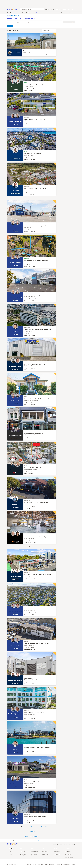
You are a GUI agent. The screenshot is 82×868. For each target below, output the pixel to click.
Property (21, 848)
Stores (10, 851)
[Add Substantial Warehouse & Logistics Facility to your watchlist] (54, 512)
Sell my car (33, 855)
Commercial (34, 12)
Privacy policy (51, 864)
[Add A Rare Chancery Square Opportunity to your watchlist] (54, 409)
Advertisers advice (45, 854)
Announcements (68, 851)
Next (46, 826)
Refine (10, 26)
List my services (56, 855)
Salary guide (44, 855)
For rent (21, 12)
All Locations (17, 25)
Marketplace (11, 848)
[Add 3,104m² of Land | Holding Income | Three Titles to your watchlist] (54, 585)
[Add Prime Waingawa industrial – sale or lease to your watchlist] (54, 340)
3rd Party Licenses (68, 854)
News (42, 864)
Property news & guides (24, 850)
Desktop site (29, 864)
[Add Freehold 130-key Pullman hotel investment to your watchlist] (54, 792)
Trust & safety (67, 852)
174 (41, 826)
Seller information (68, 855)
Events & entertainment (58, 852)
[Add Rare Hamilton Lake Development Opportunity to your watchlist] (54, 236)
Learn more (27, 840)
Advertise (46, 864)
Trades (55, 850)
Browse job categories (46, 850)
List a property (72, 12)
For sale (17, 12)
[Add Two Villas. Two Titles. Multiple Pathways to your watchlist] (54, 443)
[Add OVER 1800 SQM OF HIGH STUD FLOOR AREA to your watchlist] (54, 164)
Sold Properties (22, 851)
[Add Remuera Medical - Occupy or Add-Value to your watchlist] (54, 688)
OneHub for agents (23, 854)
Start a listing (55, 844)
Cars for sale (33, 850)
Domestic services (57, 851)
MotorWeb (36, 861)
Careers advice (44, 851)
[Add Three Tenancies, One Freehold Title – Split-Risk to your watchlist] (54, 619)
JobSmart (44, 852)
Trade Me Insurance (10, 861)
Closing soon (11, 852)
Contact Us (73, 864)
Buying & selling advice (35, 852)
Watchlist (60, 844)
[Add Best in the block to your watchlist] (54, 654)
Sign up (69, 9)
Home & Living (11, 855)
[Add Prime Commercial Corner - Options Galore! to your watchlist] (54, 757)
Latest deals (11, 850)
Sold (24, 12)
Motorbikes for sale (34, 851)
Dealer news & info (34, 854)
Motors (32, 848)
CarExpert (47, 861)
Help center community (69, 857)
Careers (38, 864)
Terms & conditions (58, 864)
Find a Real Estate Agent (24, 855)
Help (66, 850)
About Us (34, 864)
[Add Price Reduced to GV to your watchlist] (54, 34)
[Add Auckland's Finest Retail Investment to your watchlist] (54, 60)
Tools (66, 12)
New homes (28, 12)
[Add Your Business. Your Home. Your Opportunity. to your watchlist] (54, 201)
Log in (73, 9)
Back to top (32, 831)
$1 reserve (10, 854)
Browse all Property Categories (32, 836)
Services (55, 848)
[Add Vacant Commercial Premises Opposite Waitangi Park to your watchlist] (54, 305)
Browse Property (10, 12)
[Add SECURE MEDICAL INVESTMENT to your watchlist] (54, 129)
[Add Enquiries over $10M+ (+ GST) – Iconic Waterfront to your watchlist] (54, 723)
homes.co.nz (24, 861)
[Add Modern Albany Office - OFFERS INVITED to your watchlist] (54, 95)
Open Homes (22, 852)
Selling (61, 12)
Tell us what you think (38, 840)
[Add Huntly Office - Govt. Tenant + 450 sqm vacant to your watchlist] (54, 478)
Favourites (65, 844)
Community (67, 848)
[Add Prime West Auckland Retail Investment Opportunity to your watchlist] (54, 550)
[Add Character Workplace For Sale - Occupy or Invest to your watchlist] (54, 374)
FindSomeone (72, 861)
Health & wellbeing (57, 854)
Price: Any (24, 25)
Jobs (43, 848)
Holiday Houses (59, 861)
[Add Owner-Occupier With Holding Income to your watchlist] (54, 271)
